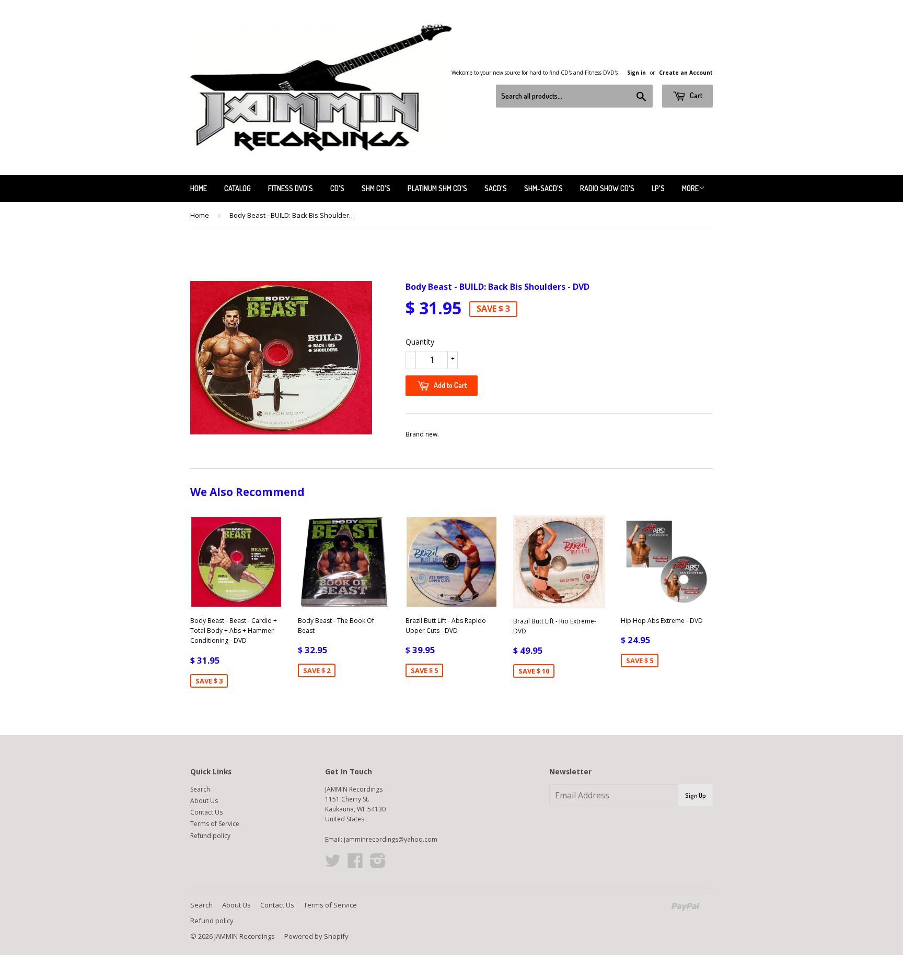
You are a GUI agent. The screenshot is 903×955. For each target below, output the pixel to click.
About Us (204, 800)
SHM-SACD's (543, 188)
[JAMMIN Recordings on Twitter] (333, 864)
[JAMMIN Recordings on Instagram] (378, 864)
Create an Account (686, 72)
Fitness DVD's (290, 188)
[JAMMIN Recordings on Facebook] (355, 864)
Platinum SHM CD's (437, 188)
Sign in (636, 72)
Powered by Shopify (316, 936)
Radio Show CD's (607, 188)
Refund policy (210, 835)
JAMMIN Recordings (244, 936)
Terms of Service (214, 823)
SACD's (495, 188)
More (690, 188)
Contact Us (206, 812)
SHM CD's (376, 188)
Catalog (237, 188)
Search (200, 789)
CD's (337, 188)
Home (198, 188)
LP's (658, 188)
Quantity (420, 342)
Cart (695, 95)
